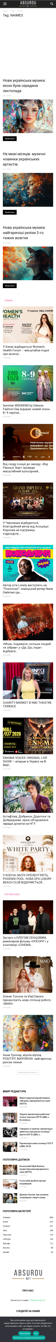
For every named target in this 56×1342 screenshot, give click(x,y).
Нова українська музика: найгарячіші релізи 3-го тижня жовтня (24, 232)
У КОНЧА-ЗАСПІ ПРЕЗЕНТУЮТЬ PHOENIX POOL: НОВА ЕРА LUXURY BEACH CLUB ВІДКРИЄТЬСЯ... (27, 878)
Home (5, 11)
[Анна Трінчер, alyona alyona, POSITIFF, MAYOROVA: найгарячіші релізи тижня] (28, 1033)
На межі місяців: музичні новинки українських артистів (24, 159)
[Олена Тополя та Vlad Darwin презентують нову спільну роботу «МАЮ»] (28, 974)
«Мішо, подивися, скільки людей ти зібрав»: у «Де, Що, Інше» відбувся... (27, 647)
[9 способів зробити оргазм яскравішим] (10, 1184)
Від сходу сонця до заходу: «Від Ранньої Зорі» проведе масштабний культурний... (25, 467)
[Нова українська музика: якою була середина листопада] (28, 116)
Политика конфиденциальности (28, 1338)
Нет (36, 1333)
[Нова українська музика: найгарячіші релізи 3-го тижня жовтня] (28, 263)
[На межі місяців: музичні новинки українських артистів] (28, 190)
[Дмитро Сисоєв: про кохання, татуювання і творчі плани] (10, 1198)
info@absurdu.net (37, 1300)
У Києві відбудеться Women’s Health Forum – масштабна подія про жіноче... (26, 350)
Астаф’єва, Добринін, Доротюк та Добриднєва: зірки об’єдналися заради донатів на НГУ (26, 820)
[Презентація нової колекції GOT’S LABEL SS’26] (10, 1147)
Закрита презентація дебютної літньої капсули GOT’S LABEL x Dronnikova (35, 1117)
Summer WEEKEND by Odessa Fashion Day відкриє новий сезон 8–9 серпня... (26, 409)
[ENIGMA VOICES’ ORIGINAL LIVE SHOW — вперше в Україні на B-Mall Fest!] (28, 736)
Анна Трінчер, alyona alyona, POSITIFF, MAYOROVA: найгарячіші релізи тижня (27, 1058)
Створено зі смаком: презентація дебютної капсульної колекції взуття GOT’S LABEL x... (36, 1132)
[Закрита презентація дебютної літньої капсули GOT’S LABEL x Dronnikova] (10, 1118)
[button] (52, 4)
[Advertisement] (28, 48)
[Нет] (52, 1329)
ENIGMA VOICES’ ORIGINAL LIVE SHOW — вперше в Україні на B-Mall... (25, 761)
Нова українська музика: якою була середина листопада (24, 85)
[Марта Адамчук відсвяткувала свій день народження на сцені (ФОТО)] (10, 1101)
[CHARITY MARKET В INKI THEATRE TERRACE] (28, 680)
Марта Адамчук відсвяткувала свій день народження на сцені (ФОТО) (35, 1101)
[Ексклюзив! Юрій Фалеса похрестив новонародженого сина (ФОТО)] (10, 1170)
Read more (10, 139)
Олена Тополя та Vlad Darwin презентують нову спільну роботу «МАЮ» (27, 1000)
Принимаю (25, 1333)
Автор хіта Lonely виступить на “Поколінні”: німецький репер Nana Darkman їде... (28, 588)
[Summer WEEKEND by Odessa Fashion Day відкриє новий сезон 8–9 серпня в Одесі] (28, 383)
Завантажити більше (27, 1072)
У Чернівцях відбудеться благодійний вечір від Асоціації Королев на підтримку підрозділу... (26, 528)
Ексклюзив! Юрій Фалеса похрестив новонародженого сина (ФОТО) (34, 1169)
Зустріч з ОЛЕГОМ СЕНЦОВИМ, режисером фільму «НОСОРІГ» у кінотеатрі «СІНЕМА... (25, 941)
